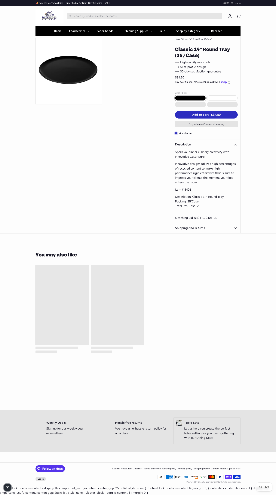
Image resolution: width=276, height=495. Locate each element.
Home (177, 39)
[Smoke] (222, 104)
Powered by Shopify (195, 482)
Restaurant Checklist (131, 468)
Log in (238, 3)
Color (180, 92)
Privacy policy (185, 468)
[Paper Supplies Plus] (49, 16)
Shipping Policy (202, 468)
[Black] (190, 98)
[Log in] (228, 16)
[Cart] (237, 16)
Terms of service (152, 468)
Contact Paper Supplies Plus (226, 468)
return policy (154, 428)
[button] (206, 115)
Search (116, 468)
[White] (222, 98)
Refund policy (169, 468)
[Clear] (190, 104)
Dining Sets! (204, 437)
